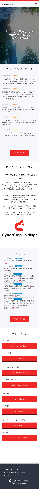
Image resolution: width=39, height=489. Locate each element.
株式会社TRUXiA (19, 425)
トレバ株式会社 (19, 358)
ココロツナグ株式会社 (19, 438)
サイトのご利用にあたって (12, 472)
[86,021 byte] (16, 296)
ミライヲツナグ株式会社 (19, 373)
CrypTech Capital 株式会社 (19, 385)
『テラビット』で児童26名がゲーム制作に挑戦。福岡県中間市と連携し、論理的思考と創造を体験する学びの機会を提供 (19, 122)
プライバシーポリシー (11, 469)
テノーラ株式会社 (19, 399)
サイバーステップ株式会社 (20, 346)
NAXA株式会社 (19, 411)
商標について (25, 472)
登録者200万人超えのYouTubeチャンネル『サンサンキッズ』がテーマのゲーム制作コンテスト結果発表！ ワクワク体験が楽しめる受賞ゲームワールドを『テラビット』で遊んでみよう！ (19, 95)
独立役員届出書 (9, 296)
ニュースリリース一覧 (19, 153)
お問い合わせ (8, 475)
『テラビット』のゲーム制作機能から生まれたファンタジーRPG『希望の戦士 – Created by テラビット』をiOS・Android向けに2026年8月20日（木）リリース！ (19, 81)
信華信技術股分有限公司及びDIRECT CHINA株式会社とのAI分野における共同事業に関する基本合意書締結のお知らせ (19, 278)
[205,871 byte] (4, 291)
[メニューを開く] (36, 4)
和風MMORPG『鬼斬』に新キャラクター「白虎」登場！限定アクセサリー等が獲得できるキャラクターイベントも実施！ (19, 109)
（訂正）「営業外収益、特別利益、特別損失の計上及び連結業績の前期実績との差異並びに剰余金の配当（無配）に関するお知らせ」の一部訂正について (19, 304)
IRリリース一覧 (19, 319)
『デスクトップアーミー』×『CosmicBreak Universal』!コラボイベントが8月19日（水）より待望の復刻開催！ (19, 134)
